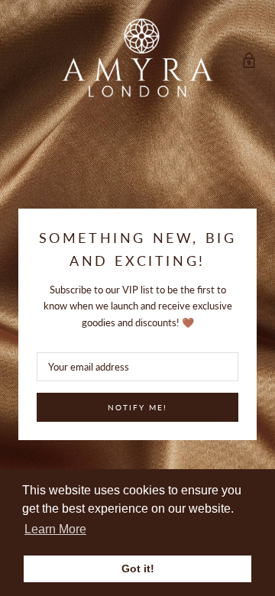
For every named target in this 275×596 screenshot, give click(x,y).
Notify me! (137, 407)
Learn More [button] (55, 529)
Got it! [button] (137, 568)
